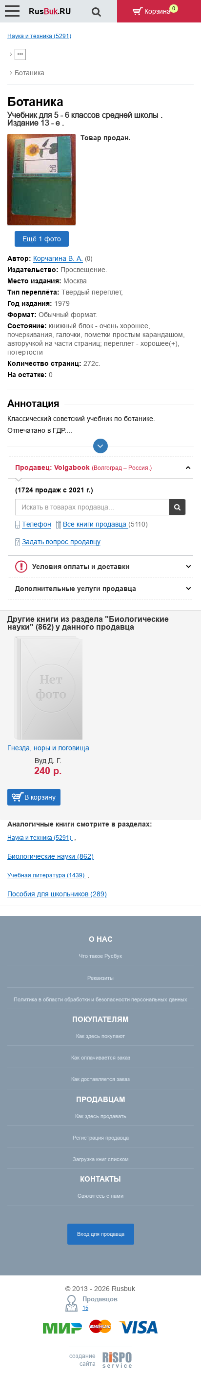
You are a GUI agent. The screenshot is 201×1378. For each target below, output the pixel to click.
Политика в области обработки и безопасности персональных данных (100, 999)
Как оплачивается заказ (100, 1057)
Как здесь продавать (100, 1116)
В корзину (40, 797)
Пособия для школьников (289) (57, 894)
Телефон (36, 524)
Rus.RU (50, 11)
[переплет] (41, 223)
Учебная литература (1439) (46, 875)
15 (85, 1307)
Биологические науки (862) (50, 856)
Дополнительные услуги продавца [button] (75, 589)
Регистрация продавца (101, 1137)
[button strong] (100, 467)
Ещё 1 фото (41, 239)
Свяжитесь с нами (100, 1195)
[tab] (100, 467)
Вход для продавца (100, 1233)
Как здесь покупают (100, 1036)
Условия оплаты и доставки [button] (81, 567)
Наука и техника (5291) (39, 36)
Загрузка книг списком (101, 1159)
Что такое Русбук (100, 956)
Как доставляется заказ (100, 1079)
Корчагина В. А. (58, 258)
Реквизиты (100, 978)
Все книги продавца (95, 524)
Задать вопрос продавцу (61, 542)
